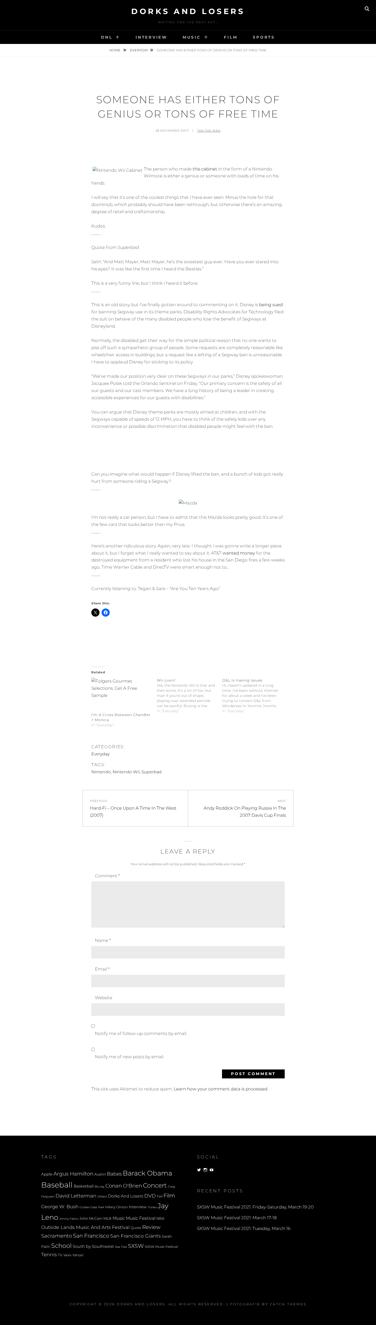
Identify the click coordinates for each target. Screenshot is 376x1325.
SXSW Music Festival (161, 1247)
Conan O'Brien (123, 1185)
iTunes (152, 1207)
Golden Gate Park (92, 1207)
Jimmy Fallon (68, 1218)
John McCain (90, 1218)
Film (230, 37)
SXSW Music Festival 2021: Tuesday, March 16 (243, 1228)
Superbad (151, 771)
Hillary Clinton (116, 1207)
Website (103, 997)
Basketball (84, 1186)
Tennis (49, 1255)
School (61, 1245)
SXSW (136, 1246)
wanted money (239, 553)
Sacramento (56, 1236)
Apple (46, 1174)
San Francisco (91, 1235)
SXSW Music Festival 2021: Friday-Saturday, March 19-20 (255, 1206)
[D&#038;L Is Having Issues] (255, 695)
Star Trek (121, 1247)
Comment (107, 875)
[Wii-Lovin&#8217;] (189, 695)
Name (103, 940)
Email (102, 969)
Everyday (139, 50)
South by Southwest (93, 1246)
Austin (100, 1174)
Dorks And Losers (188, 11)
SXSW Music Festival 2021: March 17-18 (237, 1217)
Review (151, 1227)
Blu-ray (99, 1186)
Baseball (57, 1184)
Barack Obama (147, 1173)
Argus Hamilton (73, 1174)
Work (67, 1255)
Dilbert (102, 1196)
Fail (159, 1196)
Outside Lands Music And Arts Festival (85, 1227)
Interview (151, 37)
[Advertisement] (188, 151)
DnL (106, 37)
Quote (136, 1228)
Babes (114, 1174)
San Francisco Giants (135, 1236)
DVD (150, 1196)
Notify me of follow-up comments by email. (141, 1033)
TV (60, 1255)
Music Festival (140, 1218)
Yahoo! (77, 1255)
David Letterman (76, 1196)
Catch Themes (288, 1304)
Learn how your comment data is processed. (221, 1088)
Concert (155, 1185)
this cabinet (205, 168)
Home (115, 50)
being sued (271, 304)
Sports (264, 37)
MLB (107, 1218)
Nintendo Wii (126, 771)
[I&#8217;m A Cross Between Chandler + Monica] (121, 695)
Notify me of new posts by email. (129, 1056)
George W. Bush (60, 1206)
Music (192, 37)
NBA (160, 1218)
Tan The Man (208, 130)
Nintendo (101, 771)
